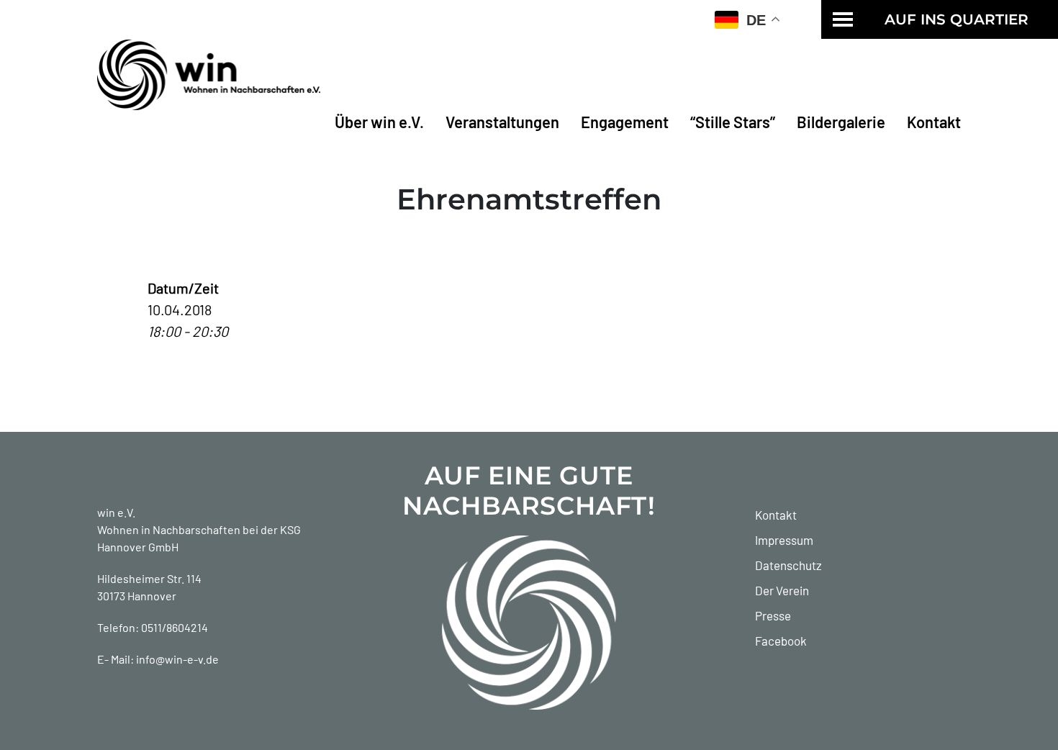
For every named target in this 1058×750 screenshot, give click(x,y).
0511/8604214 (174, 627)
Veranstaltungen (502, 121)
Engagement (625, 121)
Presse (773, 615)
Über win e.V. (379, 121)
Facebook (781, 640)
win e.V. (116, 512)
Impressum (784, 540)
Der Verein (782, 590)
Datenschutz (788, 565)
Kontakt (934, 121)
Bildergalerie (841, 121)
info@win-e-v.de (177, 659)
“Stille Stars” (732, 121)
